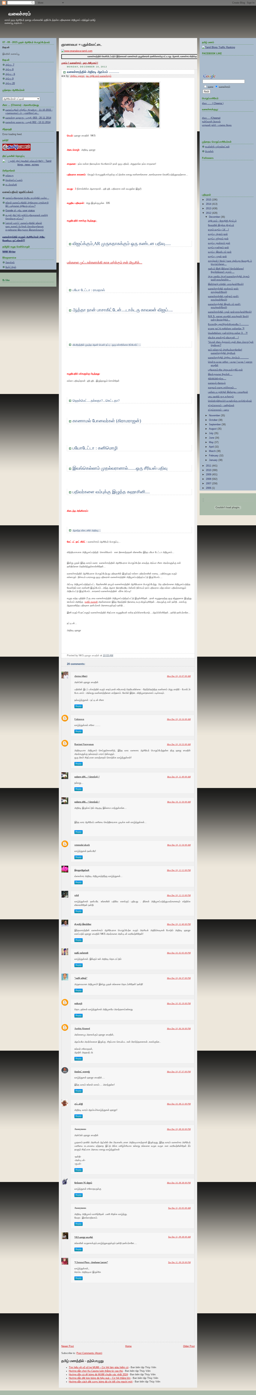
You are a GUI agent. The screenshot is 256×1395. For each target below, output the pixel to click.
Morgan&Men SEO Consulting (132, 817)
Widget (150, 817)
